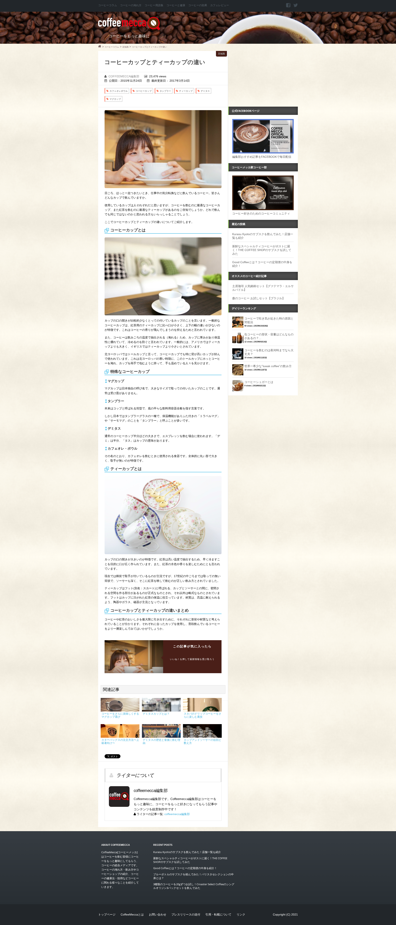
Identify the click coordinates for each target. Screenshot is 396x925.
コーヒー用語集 (154, 5)
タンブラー (165, 91)
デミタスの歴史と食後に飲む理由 (161, 742)
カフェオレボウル (119, 91)
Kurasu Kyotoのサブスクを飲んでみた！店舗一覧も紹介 (187, 852)
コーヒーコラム (107, 5)
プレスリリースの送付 (185, 914)
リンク (241, 914)
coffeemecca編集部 (123, 76)
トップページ (107, 914)
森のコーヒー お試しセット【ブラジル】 (258, 298)
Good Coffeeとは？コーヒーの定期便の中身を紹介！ (185, 868)
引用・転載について (218, 914)
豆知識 (221, 53)
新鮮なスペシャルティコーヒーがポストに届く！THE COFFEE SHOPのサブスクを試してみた (261, 250)
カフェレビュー (219, 5)
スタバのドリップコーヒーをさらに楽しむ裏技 (202, 715)
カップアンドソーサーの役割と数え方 (202, 742)
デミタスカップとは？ (156, 713)
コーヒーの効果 (197, 5)
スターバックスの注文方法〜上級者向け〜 (120, 742)
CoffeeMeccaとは (132, 914)
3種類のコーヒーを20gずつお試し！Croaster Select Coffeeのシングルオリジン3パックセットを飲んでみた (193, 886)
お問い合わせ (157, 914)
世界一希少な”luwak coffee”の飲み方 (268, 366)
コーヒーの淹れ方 (130, 5)
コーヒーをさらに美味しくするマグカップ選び (120, 715)
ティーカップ (186, 91)
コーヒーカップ (144, 91)
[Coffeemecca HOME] (99, 47)
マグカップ (115, 99)
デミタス (205, 91)
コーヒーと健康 (175, 5)
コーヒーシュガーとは (258, 382)
